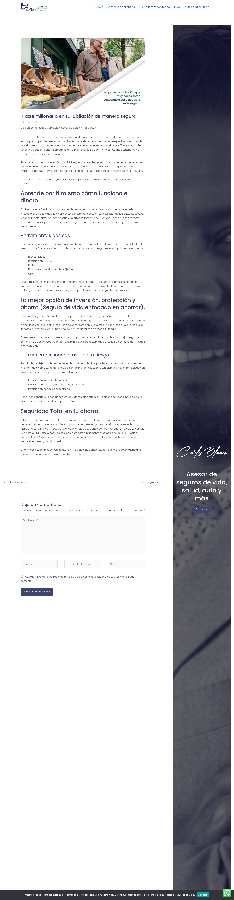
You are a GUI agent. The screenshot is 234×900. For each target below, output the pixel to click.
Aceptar (202, 894)
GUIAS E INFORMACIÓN (198, 7)
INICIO (99, 7)
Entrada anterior (15, 482)
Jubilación (53, 127)
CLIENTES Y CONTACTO (156, 7)
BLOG (177, 7)
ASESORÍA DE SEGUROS (121, 7)
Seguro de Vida (70, 127)
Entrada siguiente (150, 482)
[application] (136, 7)
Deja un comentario (33, 127)
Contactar (201, 509)
